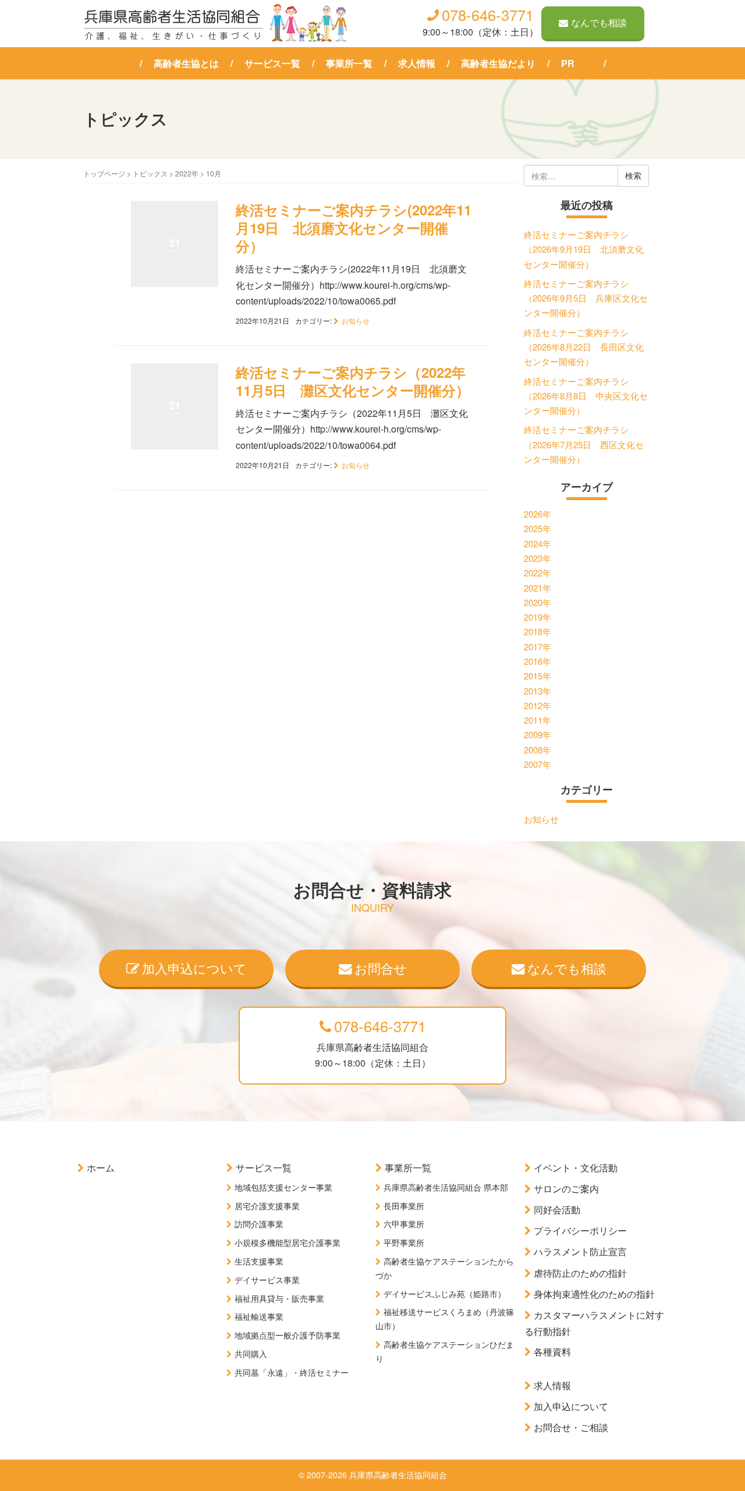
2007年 (537, 764)
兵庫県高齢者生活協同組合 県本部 (446, 1187)
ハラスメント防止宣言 (580, 1251)
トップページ (104, 173)
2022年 (186, 173)
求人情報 (416, 63)
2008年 (537, 749)
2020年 (537, 602)
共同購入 (251, 1353)
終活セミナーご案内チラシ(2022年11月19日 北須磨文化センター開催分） (353, 228)
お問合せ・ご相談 (571, 1427)
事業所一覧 (349, 63)
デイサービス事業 (267, 1279)
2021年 (537, 588)
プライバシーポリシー (580, 1230)
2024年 (537, 543)
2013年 (537, 691)
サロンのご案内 (566, 1188)
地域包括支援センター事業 (283, 1187)
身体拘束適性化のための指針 (594, 1294)
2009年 (537, 734)
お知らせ (356, 320)
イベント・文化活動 (576, 1167)
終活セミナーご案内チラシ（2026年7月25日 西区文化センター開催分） (584, 444)
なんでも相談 (599, 22)
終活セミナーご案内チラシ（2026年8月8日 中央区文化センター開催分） (586, 396)
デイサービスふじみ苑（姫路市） (445, 1293)
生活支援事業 (259, 1261)
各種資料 (552, 1351)
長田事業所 (404, 1206)
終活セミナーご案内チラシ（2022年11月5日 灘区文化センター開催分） (353, 381)
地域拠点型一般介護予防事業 (287, 1335)
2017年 (537, 646)
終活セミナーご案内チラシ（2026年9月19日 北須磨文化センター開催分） (584, 249)
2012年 (537, 705)
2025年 (537, 528)
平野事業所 (404, 1242)
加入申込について (194, 967)
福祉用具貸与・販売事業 (279, 1298)
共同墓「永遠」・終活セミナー (292, 1372)
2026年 (537, 514)
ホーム (101, 1167)
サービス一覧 (272, 63)
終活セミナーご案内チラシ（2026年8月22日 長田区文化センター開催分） (584, 347)
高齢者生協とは (186, 63)
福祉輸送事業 (259, 1316)
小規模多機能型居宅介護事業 (287, 1242)
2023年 (537, 558)
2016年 (537, 661)
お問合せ (380, 967)
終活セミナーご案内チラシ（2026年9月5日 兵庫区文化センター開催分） (586, 298)
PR (567, 63)
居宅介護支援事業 (267, 1206)
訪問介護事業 (259, 1224)
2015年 (537, 676)
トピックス (150, 173)
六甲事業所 (404, 1224)
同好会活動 (557, 1209)
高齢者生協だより (498, 63)
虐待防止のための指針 (580, 1273)
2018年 (537, 631)
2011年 (537, 720)
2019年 (537, 617)
